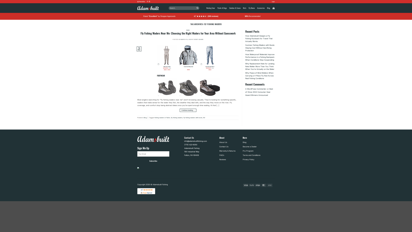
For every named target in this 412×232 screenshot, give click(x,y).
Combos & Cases (235, 8)
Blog (268, 8)
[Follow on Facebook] (147, 1)
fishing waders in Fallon (162, 117)
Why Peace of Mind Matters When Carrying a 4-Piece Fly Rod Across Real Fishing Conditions (259, 75)
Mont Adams (198, 39)
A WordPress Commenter (255, 89)
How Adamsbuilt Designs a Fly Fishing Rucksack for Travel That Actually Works (258, 38)
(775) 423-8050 (190, 145)
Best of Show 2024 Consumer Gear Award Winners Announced (259, 92)
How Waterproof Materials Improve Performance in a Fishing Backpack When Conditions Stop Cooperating (259, 57)
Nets (244, 8)
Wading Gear (210, 8)
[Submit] (197, 8)
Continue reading (188, 110)
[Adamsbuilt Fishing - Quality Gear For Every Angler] (148, 8)
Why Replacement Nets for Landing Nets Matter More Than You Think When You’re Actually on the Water (259, 66)
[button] (141, 1)
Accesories (261, 8)
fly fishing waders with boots (192, 117)
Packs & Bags (222, 8)
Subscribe (153, 161)
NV (204, 117)
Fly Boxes (252, 8)
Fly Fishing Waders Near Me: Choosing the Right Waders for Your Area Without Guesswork (188, 33)
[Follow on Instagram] (149, 1)
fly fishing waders (177, 117)
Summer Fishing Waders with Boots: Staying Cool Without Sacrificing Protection (260, 48)
